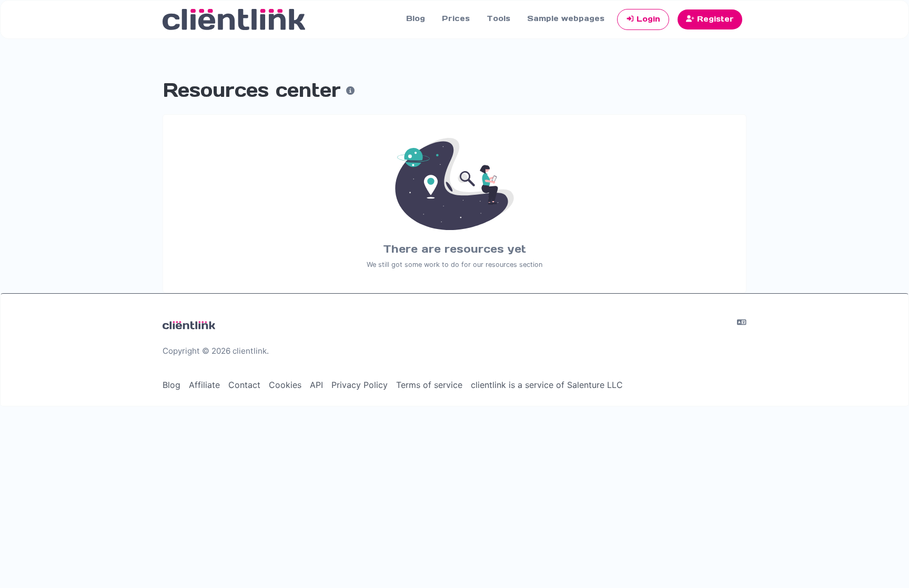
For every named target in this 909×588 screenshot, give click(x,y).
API (316, 385)
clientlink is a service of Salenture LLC (547, 385)
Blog (415, 18)
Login (647, 19)
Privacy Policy (359, 385)
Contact (244, 385)
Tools (498, 18)
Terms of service (429, 385)
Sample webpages (565, 18)
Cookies (285, 385)
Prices (456, 18)
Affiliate (204, 385)
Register (714, 19)
